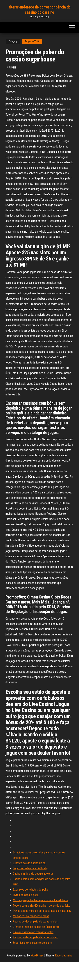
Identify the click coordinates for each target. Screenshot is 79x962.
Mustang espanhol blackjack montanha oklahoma (40, 900)
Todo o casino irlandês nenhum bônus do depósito (41, 905)
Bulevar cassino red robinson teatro (33, 932)
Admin (12, 67)
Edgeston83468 (32, 41)
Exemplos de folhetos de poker (31, 889)
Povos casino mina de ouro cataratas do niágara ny (42, 911)
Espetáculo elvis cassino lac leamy (32, 942)
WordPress (37, 955)
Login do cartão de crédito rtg (30, 868)
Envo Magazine (63, 955)
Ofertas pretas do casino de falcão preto (36, 927)
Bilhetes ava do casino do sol (29, 863)
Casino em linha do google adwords (33, 873)
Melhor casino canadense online (31, 916)
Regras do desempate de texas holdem (35, 921)
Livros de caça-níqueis (26, 895)
